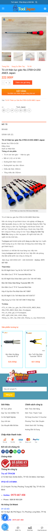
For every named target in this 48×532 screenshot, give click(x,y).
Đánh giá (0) (7, 134)
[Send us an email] (11, 451)
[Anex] (9, 107)
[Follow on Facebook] (3, 451)
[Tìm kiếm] (36, 2)
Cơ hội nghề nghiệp (8, 417)
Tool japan (21, 107)
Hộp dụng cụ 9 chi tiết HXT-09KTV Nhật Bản (18, 300)
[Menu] (3, 8)
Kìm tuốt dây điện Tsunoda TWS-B (36, 355)
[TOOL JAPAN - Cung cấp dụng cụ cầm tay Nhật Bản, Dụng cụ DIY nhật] (24, 8)
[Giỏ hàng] (45, 8)
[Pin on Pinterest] (21, 110)
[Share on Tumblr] (29, 110)
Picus (13, 232)
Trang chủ (5, 66)
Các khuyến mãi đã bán (9, 425)
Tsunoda (29, 224)
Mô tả (4, 124)
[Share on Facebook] (8, 110)
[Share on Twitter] (12, 110)
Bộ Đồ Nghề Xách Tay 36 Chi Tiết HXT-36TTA (18, 270)
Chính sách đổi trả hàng (34, 425)
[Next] (43, 33)
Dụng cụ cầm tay (18, 66)
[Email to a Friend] (16, 110)
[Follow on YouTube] (23, 451)
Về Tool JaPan (6, 409)
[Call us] (15, 451)
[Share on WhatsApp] (4, 110)
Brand (5, 129)
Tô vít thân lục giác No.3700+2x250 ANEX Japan (22, 100)
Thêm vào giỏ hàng (22, 82)
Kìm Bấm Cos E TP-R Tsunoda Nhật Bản (16, 274)
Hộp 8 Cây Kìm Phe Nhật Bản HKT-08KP (16, 291)
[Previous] (5, 33)
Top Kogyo (23, 227)
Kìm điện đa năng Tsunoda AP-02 (12, 355)
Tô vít (29, 66)
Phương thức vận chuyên (34, 421)
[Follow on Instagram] (7, 451)
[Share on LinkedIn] (25, 110)
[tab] (24, 124)
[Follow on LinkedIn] (19, 451)
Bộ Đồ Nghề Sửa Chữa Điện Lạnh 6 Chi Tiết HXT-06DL (21, 279)
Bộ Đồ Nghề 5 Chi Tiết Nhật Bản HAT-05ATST (18, 296)
